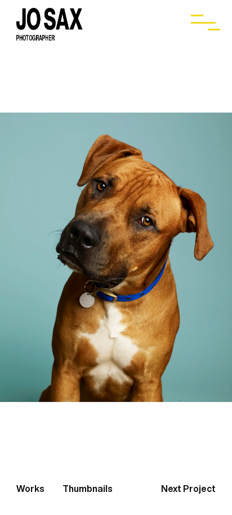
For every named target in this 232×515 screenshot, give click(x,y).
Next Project (188, 488)
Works (31, 488)
